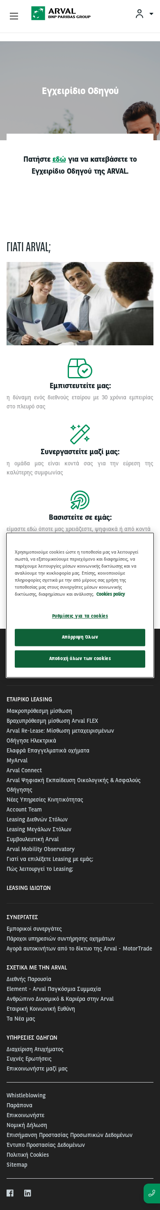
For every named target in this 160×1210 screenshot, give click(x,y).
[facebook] (10, 1193)
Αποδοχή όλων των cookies (80, 658)
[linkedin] (28, 1193)
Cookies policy (110, 594)
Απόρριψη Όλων (80, 637)
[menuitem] (144, 13)
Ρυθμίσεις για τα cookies (80, 616)
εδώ (59, 159)
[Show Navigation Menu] (14, 16)
